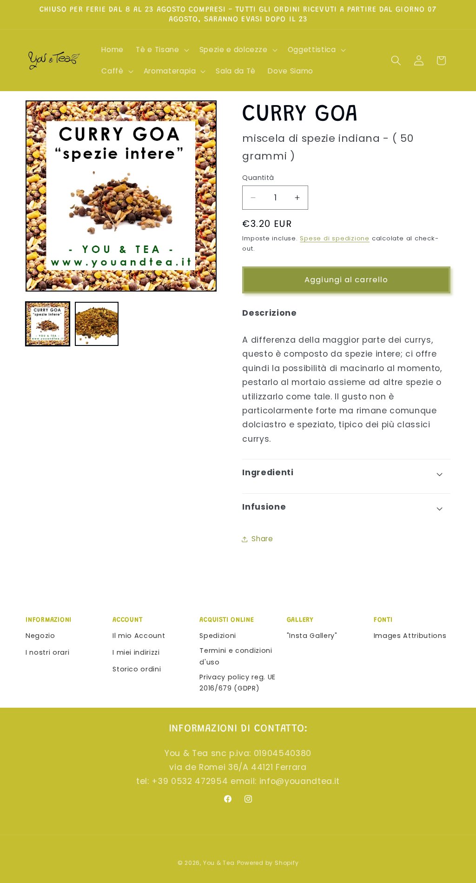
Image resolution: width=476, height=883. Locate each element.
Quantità (258, 177)
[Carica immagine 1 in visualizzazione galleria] (48, 324)
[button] (161, 49)
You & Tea (219, 863)
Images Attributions (410, 635)
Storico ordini (136, 669)
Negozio (40, 635)
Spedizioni (217, 635)
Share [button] (262, 539)
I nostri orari (47, 652)
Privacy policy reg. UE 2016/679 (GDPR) (237, 682)
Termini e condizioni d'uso (235, 656)
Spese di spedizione (335, 238)
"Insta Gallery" (312, 635)
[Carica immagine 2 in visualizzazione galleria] (97, 324)
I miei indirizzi (136, 652)
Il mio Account (138, 635)
